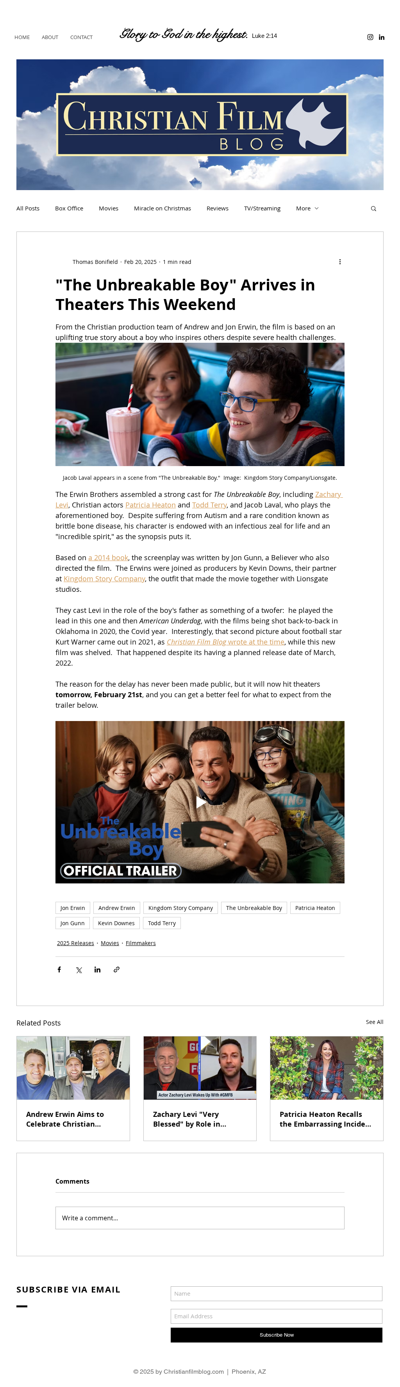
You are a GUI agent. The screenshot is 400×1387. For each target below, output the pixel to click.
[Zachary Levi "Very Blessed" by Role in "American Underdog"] (200, 1068)
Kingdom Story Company (180, 908)
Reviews (218, 208)
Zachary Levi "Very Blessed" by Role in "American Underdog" (191, 1119)
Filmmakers (141, 943)
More (303, 208)
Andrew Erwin (116, 908)
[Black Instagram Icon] (370, 37)
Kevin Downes (116, 923)
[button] (373, 208)
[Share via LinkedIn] (97, 969)
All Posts (27, 208)
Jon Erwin (73, 908)
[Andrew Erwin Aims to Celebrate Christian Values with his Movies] (73, 1068)
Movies (108, 208)
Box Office (69, 208)
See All (375, 1022)
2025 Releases (75, 943)
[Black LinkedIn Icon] (382, 37)
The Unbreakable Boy (254, 908)
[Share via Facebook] (59, 969)
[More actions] (340, 261)
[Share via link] (116, 969)
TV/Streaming (262, 208)
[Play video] (200, 802)
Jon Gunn (73, 923)
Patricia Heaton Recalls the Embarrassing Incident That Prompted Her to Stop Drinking (326, 1119)
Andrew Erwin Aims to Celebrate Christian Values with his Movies (66, 1119)
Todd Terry (162, 923)
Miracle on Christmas (162, 208)
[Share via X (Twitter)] (78, 969)
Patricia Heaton (315, 908)
